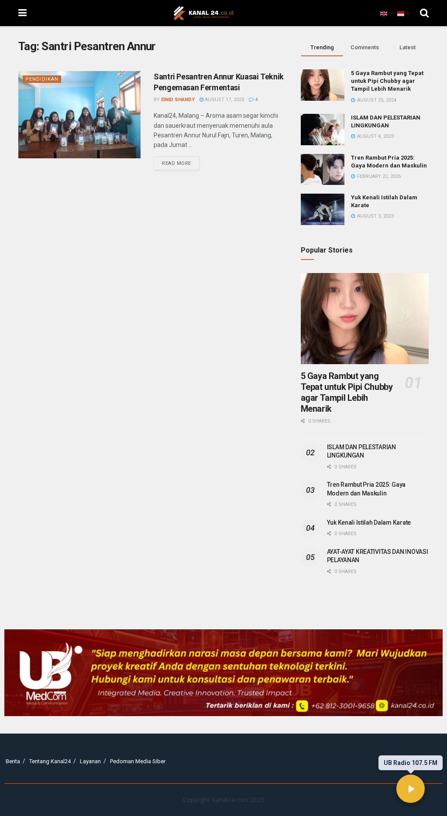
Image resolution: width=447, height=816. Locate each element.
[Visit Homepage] (203, 13)
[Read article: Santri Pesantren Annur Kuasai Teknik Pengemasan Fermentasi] (79, 114)
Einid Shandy (178, 99)
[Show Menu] (22, 13)
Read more (180, 161)
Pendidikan (41, 79)
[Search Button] (424, 13)
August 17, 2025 (223, 99)
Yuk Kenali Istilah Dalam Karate (369, 522)
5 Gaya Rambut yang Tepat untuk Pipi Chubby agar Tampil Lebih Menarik (387, 81)
